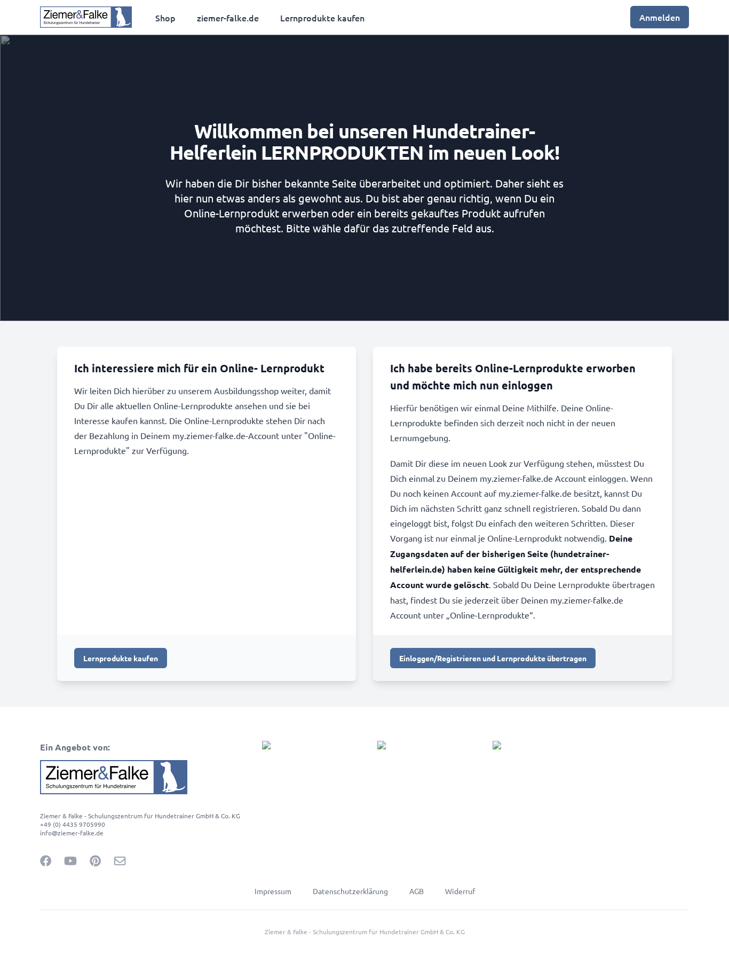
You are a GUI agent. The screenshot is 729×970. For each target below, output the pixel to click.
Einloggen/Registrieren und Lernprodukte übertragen (493, 658)
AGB (416, 891)
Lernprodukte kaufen (120, 658)
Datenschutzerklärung (350, 891)
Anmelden (659, 17)
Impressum (273, 891)
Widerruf (460, 891)
